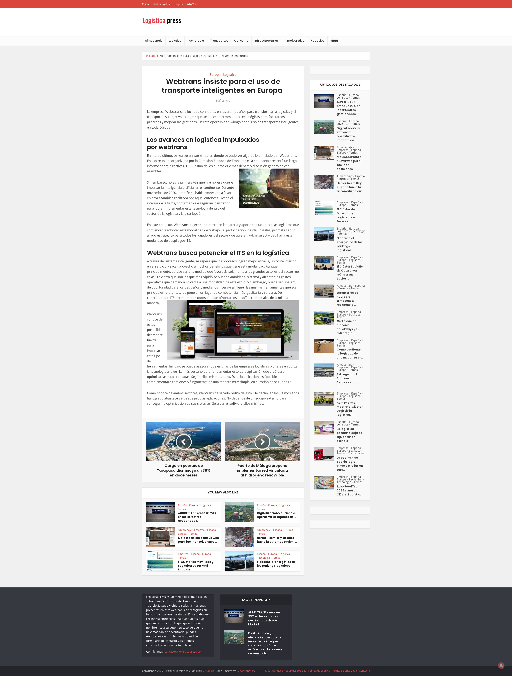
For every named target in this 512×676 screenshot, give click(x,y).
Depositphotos (245, 671)
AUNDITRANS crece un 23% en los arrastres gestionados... (197, 517)
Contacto (364, 670)
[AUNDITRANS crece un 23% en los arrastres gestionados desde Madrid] (325, 101)
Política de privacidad (344, 670)
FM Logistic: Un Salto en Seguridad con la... (348, 380)
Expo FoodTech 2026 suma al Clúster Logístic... (349, 490)
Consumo (241, 41)
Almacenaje (153, 41)
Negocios (317, 41)
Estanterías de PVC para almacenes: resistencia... (347, 299)
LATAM (190, 4)
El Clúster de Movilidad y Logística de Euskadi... (346, 215)
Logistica (174, 41)
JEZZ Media (208, 671)
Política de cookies (319, 670)
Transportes (219, 41)
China (145, 4)
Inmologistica (295, 41)
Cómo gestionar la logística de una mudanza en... (350, 353)
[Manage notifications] (501, 665)
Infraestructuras (266, 41)
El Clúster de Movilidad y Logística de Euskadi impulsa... (195, 565)
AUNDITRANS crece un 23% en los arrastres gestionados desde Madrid (264, 618)
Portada (151, 56)
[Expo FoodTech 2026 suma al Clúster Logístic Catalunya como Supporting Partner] (325, 482)
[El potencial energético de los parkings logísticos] (325, 234)
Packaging (355, 479)
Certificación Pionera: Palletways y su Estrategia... (348, 327)
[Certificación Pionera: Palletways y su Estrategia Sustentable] (325, 318)
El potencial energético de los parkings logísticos (276, 564)
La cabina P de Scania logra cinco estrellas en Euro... (350, 464)
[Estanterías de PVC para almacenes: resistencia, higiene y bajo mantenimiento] (325, 291)
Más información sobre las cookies (285, 670)
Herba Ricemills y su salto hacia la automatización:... (277, 540)
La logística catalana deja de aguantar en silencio (349, 435)
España (182, 505)
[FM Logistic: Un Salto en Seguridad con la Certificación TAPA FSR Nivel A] (325, 370)
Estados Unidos (160, 4)
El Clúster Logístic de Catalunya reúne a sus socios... (350, 273)
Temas (182, 509)
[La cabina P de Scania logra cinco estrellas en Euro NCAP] (325, 454)
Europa (176, 4)
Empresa (199, 530)
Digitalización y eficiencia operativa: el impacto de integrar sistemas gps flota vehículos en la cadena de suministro (265, 643)
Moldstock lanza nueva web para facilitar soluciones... (198, 540)
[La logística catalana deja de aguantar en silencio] (325, 427)
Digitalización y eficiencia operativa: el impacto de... (276, 515)
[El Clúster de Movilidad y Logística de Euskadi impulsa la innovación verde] (325, 208)
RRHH (334, 41)
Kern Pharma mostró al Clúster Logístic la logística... (350, 409)
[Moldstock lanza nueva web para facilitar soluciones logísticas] (325, 153)
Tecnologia (195, 41)
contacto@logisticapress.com (183, 651)
